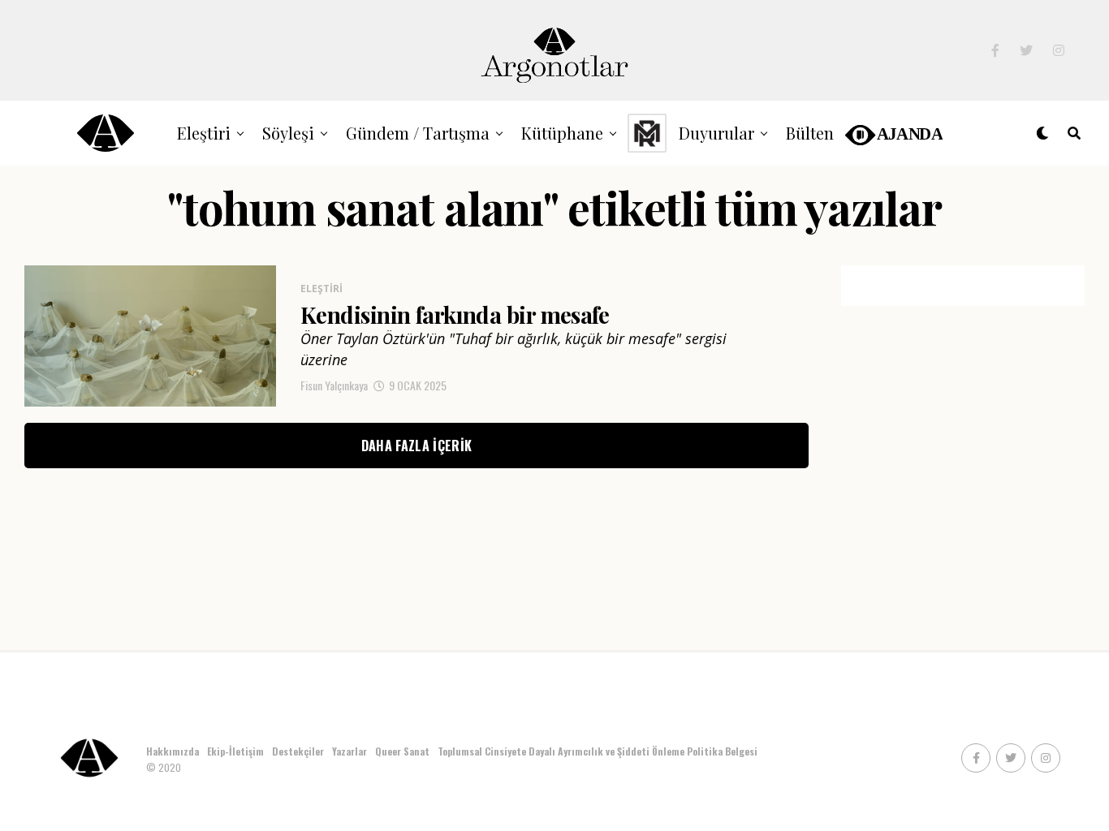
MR (647, 133)
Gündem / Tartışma (418, 133)
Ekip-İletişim (235, 751)
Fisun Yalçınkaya (334, 385)
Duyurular (716, 133)
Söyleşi (288, 133)
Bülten (810, 133)
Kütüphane (562, 133)
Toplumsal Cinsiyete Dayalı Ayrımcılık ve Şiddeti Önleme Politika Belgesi (599, 751)
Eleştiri (204, 133)
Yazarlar (349, 751)
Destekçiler (298, 751)
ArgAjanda (892, 133)
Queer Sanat (402, 751)
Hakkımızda (172, 751)
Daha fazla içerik (416, 445)
